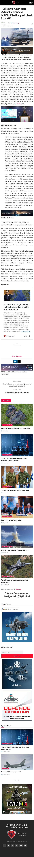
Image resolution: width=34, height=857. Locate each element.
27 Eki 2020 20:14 (8, 26)
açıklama (18, 104)
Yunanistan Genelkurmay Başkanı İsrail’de (15, 490)
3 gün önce (5, 430)
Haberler (5, 768)
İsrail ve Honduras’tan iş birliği (11, 520)
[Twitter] (19, 361)
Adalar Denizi (10, 371)
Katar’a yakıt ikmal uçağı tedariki (11, 772)
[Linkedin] (15, 361)
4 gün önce (5, 463)
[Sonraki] (18, 780)
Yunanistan (5, 374)
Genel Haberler (7, 424)
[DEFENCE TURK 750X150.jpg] (17, 213)
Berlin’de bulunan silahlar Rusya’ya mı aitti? (15, 428)
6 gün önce (5, 493)
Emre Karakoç (15, 23)
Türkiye (25, 371)
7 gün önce (5, 522)
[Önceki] (15, 780)
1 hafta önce (5, 584)
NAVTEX (18, 371)
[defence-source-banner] (17, 367)
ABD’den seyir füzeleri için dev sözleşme (14, 550)
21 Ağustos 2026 (6, 751)
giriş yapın (18, 589)
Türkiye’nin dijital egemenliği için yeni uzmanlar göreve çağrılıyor (14, 459)
